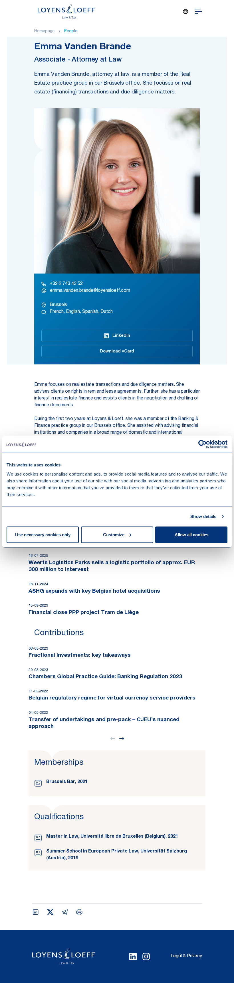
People (70, 31)
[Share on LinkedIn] (35, 912)
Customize (113, 534)
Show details (203, 516)
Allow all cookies (191, 534)
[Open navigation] (198, 11)
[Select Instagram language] (146, 956)
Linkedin (121, 336)
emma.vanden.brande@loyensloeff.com (90, 291)
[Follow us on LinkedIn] (133, 956)
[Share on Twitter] (50, 912)
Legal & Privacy (186, 956)
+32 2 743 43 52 (66, 284)
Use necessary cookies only (42, 534)
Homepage (44, 31)
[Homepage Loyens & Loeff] (66, 11)
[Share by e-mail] (64, 912)
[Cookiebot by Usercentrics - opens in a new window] (202, 444)
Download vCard (117, 351)
